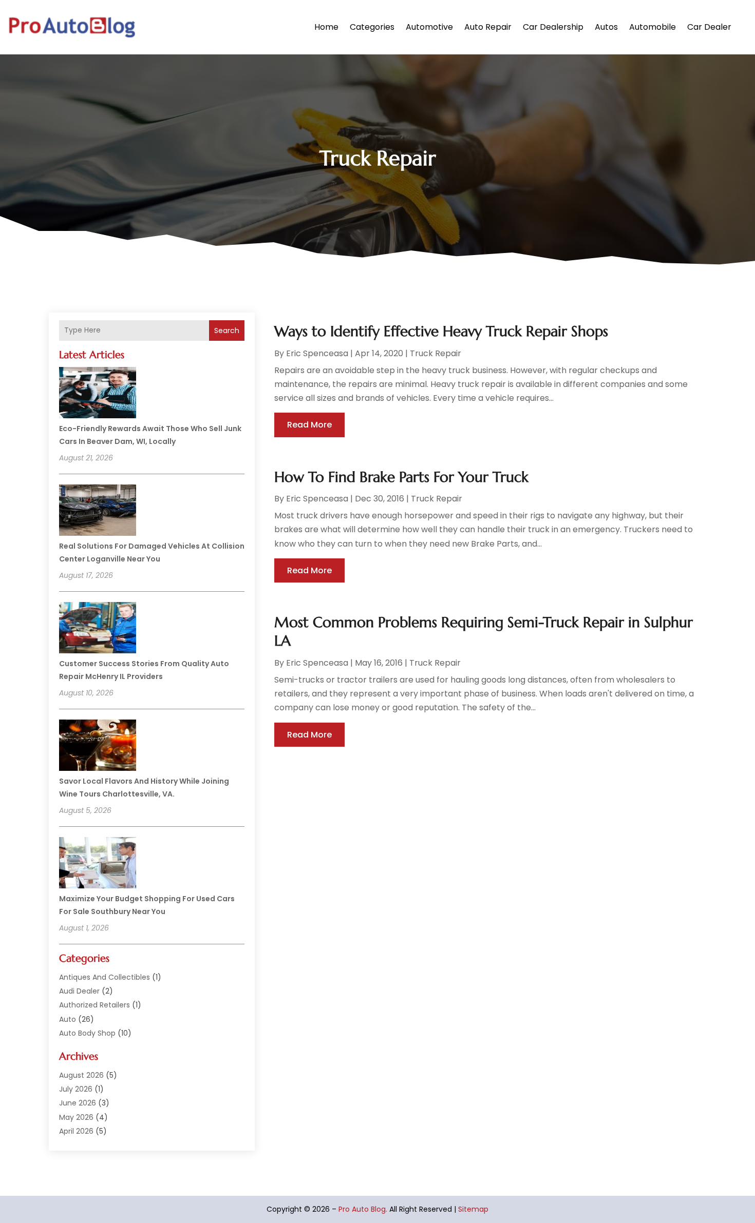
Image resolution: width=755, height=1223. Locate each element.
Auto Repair (488, 27)
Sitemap (473, 1209)
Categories (372, 27)
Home (326, 27)
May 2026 (76, 1117)
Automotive (429, 27)
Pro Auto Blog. (362, 1209)
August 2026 (81, 1075)
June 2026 (77, 1103)
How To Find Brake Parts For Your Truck (401, 477)
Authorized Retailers (94, 1005)
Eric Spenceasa (317, 353)
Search (226, 330)
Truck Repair (435, 353)
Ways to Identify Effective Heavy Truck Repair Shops (441, 331)
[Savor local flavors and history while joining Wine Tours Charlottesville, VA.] (97, 747)
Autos (606, 27)
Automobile (652, 27)
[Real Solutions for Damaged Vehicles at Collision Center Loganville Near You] (97, 511)
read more (309, 425)
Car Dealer (709, 27)
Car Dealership (553, 27)
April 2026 (76, 1131)
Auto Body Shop (87, 1033)
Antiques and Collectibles (104, 977)
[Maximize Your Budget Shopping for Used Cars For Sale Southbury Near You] (97, 864)
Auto (67, 1019)
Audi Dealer (79, 991)
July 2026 (75, 1089)
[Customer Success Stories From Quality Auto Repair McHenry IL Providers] (97, 629)
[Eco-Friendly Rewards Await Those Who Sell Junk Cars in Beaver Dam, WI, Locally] (97, 394)
